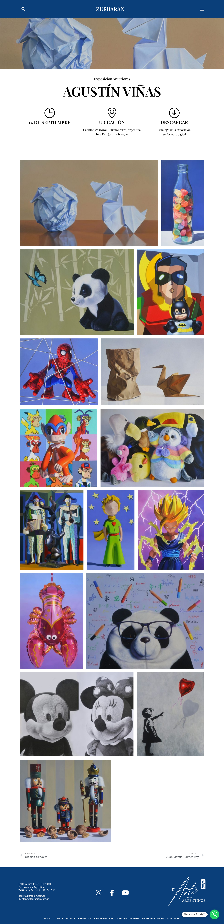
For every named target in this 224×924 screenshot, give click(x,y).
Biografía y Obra (153, 918)
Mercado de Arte (128, 918)
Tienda (58, 918)
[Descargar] (174, 113)
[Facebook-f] (112, 893)
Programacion (103, 918)
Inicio (47, 918)
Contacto (173, 918)
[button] (23, 9)
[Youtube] (125, 893)
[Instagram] (99, 893)
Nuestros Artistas (78, 918)
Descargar (174, 122)
